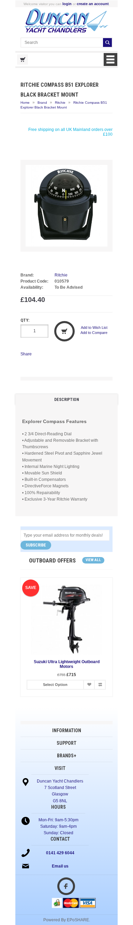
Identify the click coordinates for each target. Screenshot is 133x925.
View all (93, 560)
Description (66, 399)
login (67, 4)
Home (25, 102)
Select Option (55, 685)
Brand (42, 102)
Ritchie (60, 102)
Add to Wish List (94, 327)
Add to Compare (93, 333)
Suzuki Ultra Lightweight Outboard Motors (67, 664)
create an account (93, 4)
